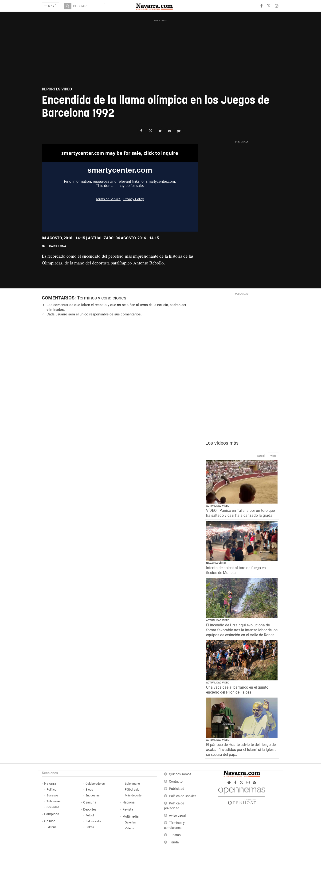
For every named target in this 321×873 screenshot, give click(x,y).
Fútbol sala (132, 789)
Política (51, 789)
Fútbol (90, 815)
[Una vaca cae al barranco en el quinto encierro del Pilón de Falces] (242, 660)
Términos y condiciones (101, 298)
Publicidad (176, 789)
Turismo (175, 835)
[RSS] (254, 782)
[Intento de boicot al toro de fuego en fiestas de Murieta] (242, 541)
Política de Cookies (182, 796)
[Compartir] (141, 131)
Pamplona (51, 814)
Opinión (49, 821)
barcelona (57, 246)
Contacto (176, 782)
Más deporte (133, 795)
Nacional (128, 802)
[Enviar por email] (169, 131)
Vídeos (129, 828)
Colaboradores (95, 783)
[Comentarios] (179, 131)
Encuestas (93, 795)
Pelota (90, 827)
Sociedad (53, 807)
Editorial (52, 827)
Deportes (89, 809)
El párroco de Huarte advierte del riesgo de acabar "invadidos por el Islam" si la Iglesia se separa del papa (241, 749)
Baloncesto (93, 821)
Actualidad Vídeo (217, 505)
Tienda (174, 842)
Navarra (50, 784)
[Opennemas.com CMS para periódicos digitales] (241, 795)
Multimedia (130, 817)
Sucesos (52, 795)
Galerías (130, 822)
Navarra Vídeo (216, 563)
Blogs (89, 789)
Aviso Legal (177, 816)
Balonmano (132, 783)
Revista (127, 809)
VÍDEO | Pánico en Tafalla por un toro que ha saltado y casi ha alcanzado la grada (240, 513)
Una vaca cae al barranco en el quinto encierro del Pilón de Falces (237, 690)
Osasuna (89, 802)
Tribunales (54, 801)
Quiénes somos (180, 774)
